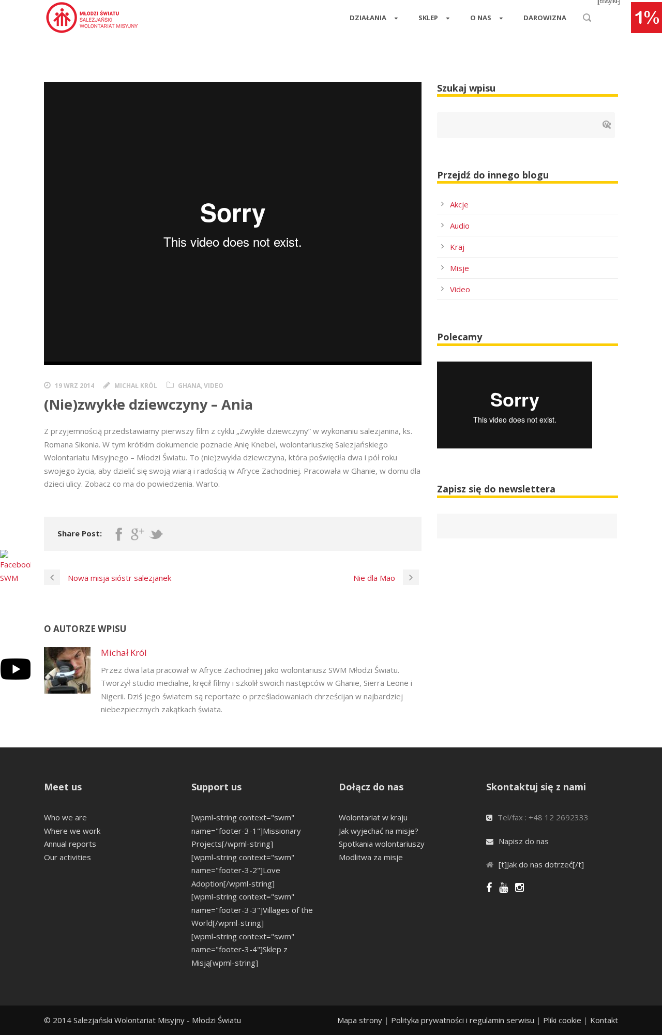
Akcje (459, 204)
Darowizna (544, 17)
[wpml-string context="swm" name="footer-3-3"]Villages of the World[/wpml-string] (252, 909)
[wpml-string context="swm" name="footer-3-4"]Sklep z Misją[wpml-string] (242, 949)
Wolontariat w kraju (373, 817)
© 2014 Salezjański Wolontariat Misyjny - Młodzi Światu (142, 1020)
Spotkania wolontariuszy (382, 843)
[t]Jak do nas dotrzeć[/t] (541, 864)
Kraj (457, 247)
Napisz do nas (524, 841)
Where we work (72, 831)
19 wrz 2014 (74, 385)
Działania (368, 17)
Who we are (65, 817)
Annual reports (70, 843)
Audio (460, 225)
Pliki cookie (562, 1020)
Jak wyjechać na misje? (378, 831)
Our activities (67, 857)
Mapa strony (359, 1020)
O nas (480, 17)
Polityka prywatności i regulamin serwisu (462, 1020)
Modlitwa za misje (371, 857)
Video (460, 289)
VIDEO (213, 385)
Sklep (428, 17)
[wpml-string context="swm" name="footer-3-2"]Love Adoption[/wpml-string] (242, 870)
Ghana (189, 385)
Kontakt (604, 1020)
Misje (459, 268)
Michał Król (135, 385)
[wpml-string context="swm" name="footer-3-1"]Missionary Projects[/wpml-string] (246, 830)
